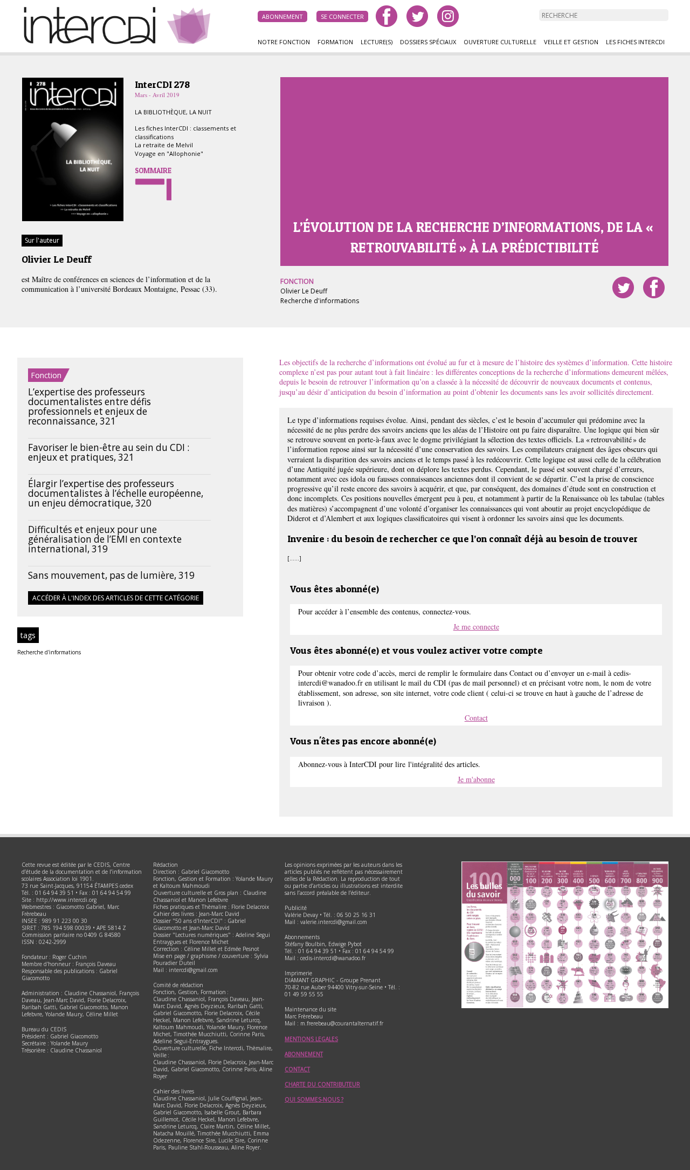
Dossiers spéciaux (428, 42)
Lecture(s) (376, 42)
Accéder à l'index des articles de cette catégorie (115, 598)
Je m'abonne (476, 779)
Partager (654, 287)
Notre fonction (284, 42)
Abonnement (282, 16)
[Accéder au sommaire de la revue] (73, 219)
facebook (386, 16)
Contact (476, 718)
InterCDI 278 (162, 84)
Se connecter (342, 16)
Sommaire (153, 170)
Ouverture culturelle (500, 42)
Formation (335, 42)
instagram (448, 16)
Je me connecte (476, 626)
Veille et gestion (571, 42)
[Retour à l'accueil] (94, 42)
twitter (417, 16)
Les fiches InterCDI (635, 42)
